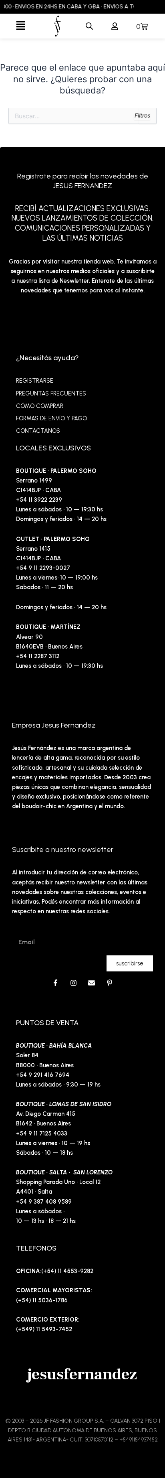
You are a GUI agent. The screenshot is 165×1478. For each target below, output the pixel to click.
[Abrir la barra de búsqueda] (89, 26)
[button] (21, 25)
